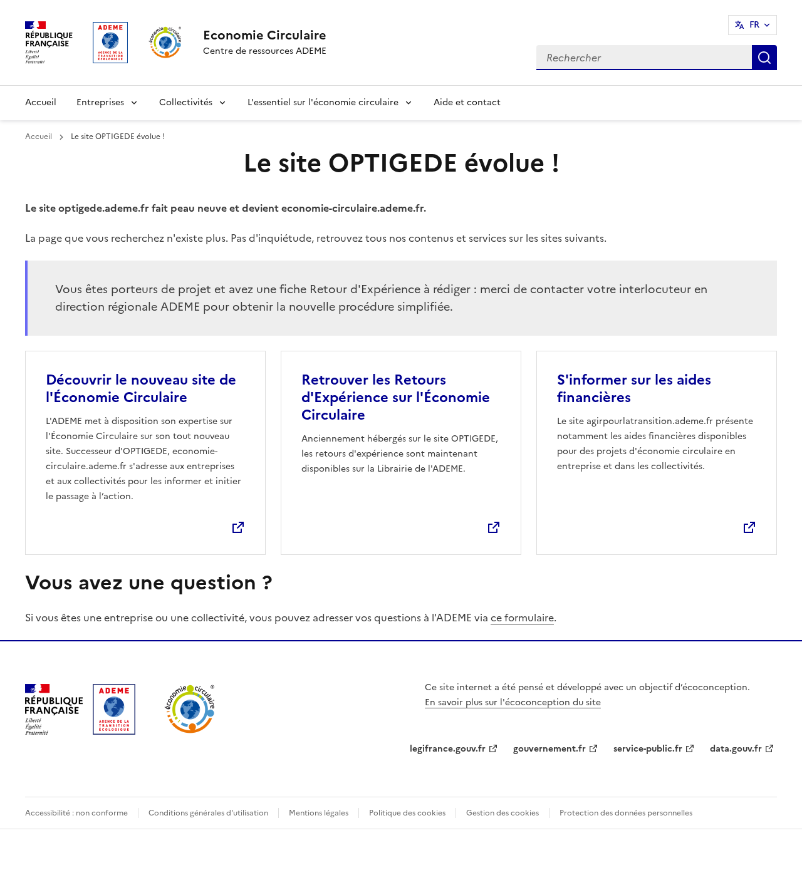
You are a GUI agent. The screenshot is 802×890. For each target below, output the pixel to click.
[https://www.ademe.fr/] (114, 730)
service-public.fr (647, 748)
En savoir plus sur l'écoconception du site (513, 702)
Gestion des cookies (502, 813)
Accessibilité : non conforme (76, 813)
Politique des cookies (407, 813)
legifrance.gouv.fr (448, 748)
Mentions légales (318, 813)
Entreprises (100, 102)
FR (754, 24)
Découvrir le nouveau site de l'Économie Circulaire (141, 389)
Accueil (40, 102)
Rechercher (764, 57)
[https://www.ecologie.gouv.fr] (54, 730)
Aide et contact (467, 102)
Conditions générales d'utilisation (208, 813)
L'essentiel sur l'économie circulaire (322, 102)
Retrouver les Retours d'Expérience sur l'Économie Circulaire (395, 397)
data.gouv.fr (736, 748)
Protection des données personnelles (626, 813)
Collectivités (185, 102)
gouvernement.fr (549, 748)
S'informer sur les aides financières (634, 389)
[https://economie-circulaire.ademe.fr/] (190, 730)
